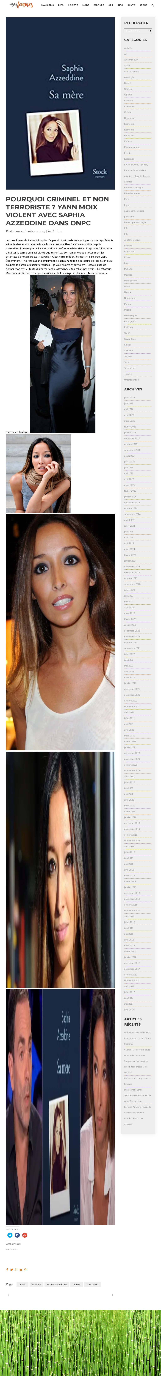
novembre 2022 (132, 636)
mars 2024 (129, 549)
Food (126, 199)
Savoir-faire (130, 339)
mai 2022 (128, 665)
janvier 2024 (130, 561)
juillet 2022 (129, 654)
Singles (127, 344)
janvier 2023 (130, 625)
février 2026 (130, 426)
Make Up (128, 269)
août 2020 (129, 776)
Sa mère (36, 1284)
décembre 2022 (132, 630)
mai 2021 (128, 724)
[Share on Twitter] (11, 1269)
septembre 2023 (132, 584)
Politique (128, 327)
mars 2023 (129, 613)
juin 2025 (128, 467)
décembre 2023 (132, 566)
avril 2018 (129, 939)
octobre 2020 (130, 765)
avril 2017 (129, 1009)
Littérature (129, 251)
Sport (127, 362)
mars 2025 (129, 485)
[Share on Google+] (16, 1269)
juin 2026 (128, 403)
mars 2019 (129, 875)
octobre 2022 (130, 642)
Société (128, 356)
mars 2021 (129, 735)
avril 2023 (129, 607)
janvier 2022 (130, 683)
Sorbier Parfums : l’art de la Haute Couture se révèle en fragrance (137, 1038)
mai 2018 (128, 934)
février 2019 (130, 881)
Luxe (126, 263)
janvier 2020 (130, 817)
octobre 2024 (130, 508)
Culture (57, 231)
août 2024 (129, 520)
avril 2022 (129, 671)
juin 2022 (128, 660)
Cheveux (128, 89)
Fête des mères (132, 193)
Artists (127, 65)
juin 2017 (128, 998)
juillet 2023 (129, 590)
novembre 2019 (132, 829)
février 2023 (130, 619)
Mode (127, 286)
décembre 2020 (132, 753)
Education (129, 135)
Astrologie (129, 77)
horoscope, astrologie (135, 222)
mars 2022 (129, 677)
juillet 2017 (129, 992)
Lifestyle (128, 245)
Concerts (128, 100)
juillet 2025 (129, 461)
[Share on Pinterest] (25, 1269)
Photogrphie (130, 321)
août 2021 (129, 712)
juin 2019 (128, 858)
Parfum (127, 304)
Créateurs (129, 106)
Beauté (127, 83)
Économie (129, 124)
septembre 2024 (132, 514)
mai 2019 (128, 864)
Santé (127, 333)
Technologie (130, 368)
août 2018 (129, 916)
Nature (127, 292)
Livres (127, 257)
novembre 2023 (132, 572)
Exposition (129, 159)
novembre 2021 (132, 695)
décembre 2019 (132, 823)
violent (76, 1284)
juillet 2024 (129, 526)
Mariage (128, 275)
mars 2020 (129, 805)
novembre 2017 (132, 969)
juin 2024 (128, 531)
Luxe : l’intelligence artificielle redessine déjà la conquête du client (137, 1095)
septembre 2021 (132, 706)
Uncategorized (131, 379)
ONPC (22, 1284)
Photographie (131, 315)
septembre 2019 (132, 840)
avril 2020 (129, 800)
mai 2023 (128, 601)
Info (126, 228)
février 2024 (130, 555)
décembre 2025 (132, 438)
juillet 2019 (129, 852)
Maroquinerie (130, 280)
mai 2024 (128, 537)
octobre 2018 (130, 904)
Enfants (128, 141)
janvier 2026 (130, 432)
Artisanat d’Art (131, 59)
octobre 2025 (130, 444)
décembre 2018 (132, 893)
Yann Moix (92, 1284)
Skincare (128, 350)
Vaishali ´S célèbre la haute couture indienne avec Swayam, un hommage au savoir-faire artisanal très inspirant (137, 1061)
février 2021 (130, 741)
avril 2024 (129, 543)
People (127, 310)
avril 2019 (129, 869)
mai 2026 (128, 409)
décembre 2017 (132, 963)
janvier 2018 (130, 957)
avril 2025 (129, 479)
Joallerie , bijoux (132, 240)
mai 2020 (128, 794)
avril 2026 (129, 415)
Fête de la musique (133, 187)
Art (125, 54)
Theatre (128, 374)
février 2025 (130, 491)
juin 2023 (128, 595)
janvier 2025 (130, 496)
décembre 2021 (132, 689)
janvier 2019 (130, 887)
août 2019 (129, 846)
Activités (128, 48)
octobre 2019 (130, 835)
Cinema (128, 94)
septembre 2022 (132, 648)
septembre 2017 (132, 980)
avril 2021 (129, 730)
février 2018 (130, 951)
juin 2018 (128, 928)
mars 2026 (129, 421)
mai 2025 (128, 473)
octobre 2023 (130, 578)
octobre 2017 (130, 974)
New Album (129, 298)
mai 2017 (128, 1004)
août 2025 (129, 456)
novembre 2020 (132, 759)
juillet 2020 (129, 782)
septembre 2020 (132, 770)
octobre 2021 (130, 700)
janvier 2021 (130, 747)
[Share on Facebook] (7, 1269)
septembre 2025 (132, 450)
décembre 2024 (132, 502)
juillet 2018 (129, 922)
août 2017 (129, 986)
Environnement (131, 147)
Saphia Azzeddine (57, 1284)
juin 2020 (128, 788)
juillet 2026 (129, 397)
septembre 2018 (132, 910)
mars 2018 (129, 945)
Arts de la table (131, 71)
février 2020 (130, 811)
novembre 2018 (132, 899)
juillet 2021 (129, 718)
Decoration (129, 118)
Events (127, 153)
